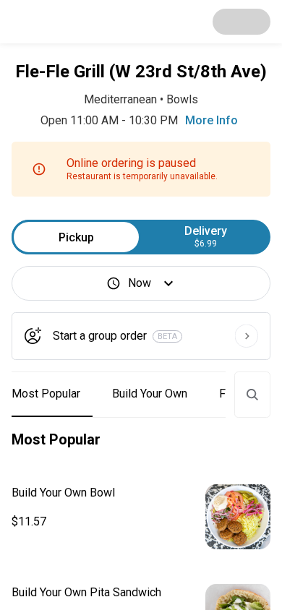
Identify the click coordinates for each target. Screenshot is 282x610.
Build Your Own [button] (149, 393)
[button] (141, 517)
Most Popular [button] (46, 393)
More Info (211, 120)
